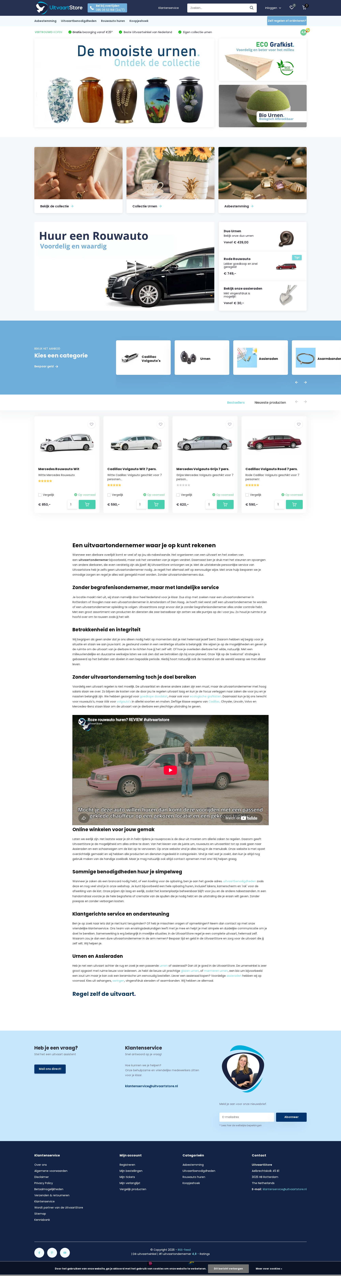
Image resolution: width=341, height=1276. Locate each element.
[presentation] (296, 383)
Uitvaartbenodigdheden (78, 21)
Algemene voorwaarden (50, 1171)
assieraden (234, 976)
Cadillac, (214, 701)
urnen (164, 966)
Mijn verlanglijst (130, 1183)
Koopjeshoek (138, 21)
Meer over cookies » (269, 1268)
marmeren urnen (216, 971)
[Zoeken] (252, 8)
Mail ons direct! (50, 1069)
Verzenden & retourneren (51, 1195)
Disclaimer (41, 1177)
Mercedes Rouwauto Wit (58, 469)
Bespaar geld (44, 366)
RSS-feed (184, 1250)
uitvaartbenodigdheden (239, 881)
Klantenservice (168, 8)
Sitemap (40, 1214)
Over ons (40, 1165)
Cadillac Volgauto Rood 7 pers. (271, 469)
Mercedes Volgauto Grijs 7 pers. (202, 469)
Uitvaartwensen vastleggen (224, 575)
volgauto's (124, 701)
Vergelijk (48, 495)
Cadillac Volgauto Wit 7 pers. (131, 469)
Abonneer (291, 1117)
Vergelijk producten (133, 1189)
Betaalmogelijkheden (48, 1189)
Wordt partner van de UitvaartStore (58, 1208)
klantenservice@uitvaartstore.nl (151, 1086)
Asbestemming (45, 21)
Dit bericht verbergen (228, 1268)
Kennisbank (42, 1220)
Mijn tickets (127, 1177)
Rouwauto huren (113, 21)
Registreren (127, 1165)
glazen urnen (190, 971)
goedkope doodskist (154, 696)
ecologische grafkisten (205, 696)
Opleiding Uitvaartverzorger (122, 943)
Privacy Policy (43, 1183)
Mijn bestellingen (131, 1171)
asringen (118, 981)
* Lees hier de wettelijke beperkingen (240, 1125)
